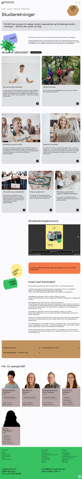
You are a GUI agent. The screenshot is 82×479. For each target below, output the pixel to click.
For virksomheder (66, 453)
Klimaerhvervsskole (6, 459)
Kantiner (44, 460)
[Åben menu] (76, 3)
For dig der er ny (46, 453)
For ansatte (64, 451)
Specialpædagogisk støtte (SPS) (50, 454)
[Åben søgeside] (79, 3)
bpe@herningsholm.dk (28, 404)
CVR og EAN (65, 462)
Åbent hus (4, 453)
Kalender (44, 462)
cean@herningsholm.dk (68, 404)
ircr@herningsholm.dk (7, 443)
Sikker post (44, 451)
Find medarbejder (6, 456)
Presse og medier (6, 454)
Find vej (3, 451)
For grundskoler (66, 454)
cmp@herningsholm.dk (48, 404)
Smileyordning (65, 459)
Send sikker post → (51, 471)
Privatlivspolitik (46, 459)
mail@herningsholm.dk (53, 469)
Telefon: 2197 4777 (6, 441)
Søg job (3, 457)
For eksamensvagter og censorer (70, 456)
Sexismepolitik (45, 457)
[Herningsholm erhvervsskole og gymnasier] (8, 3)
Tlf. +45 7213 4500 (11, 474)
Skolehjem (44, 456)
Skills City (64, 460)
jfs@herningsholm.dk (7, 404)
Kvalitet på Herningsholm (68, 457)
